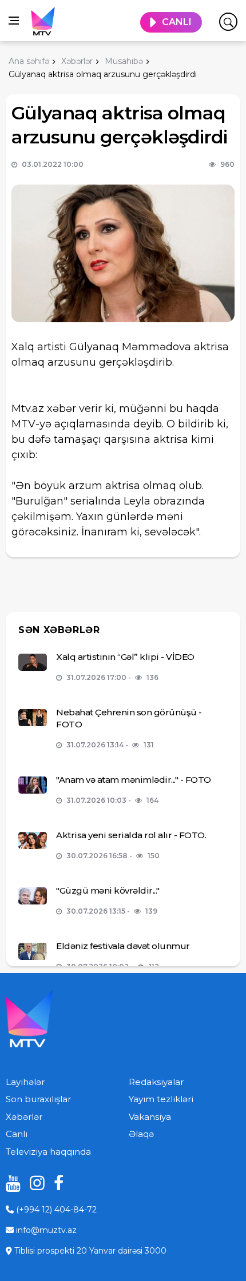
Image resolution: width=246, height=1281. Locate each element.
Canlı (16, 1133)
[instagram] (33, 1183)
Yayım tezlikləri (161, 1099)
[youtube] (9, 1183)
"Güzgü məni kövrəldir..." (108, 890)
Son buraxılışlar (38, 1099)
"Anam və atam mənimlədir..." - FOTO (133, 779)
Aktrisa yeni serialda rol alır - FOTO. (131, 835)
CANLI (177, 22)
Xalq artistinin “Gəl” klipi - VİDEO (125, 656)
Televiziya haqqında (48, 1151)
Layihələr (25, 1081)
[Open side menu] (14, 20)
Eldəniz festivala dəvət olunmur (123, 945)
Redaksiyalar (156, 1081)
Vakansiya (150, 1116)
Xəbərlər (24, 1116)
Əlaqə (141, 1133)
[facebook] (57, 1183)
